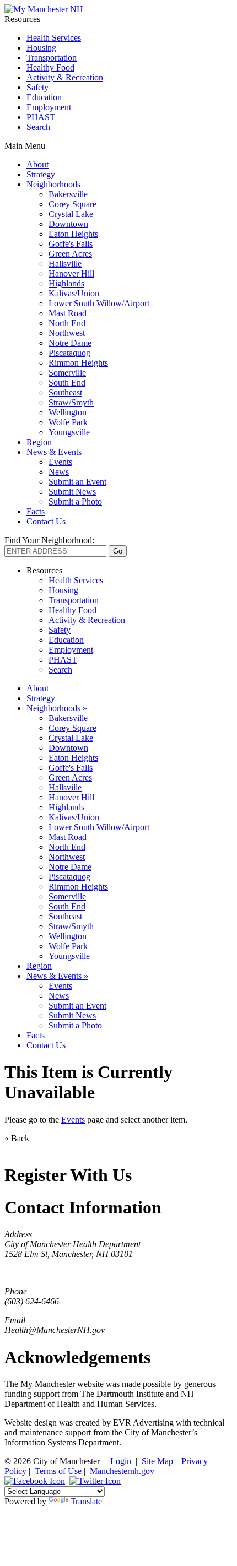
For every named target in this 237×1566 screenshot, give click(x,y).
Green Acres (70, 253)
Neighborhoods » (56, 708)
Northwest (67, 333)
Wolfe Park (68, 422)
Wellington (68, 412)
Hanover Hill (71, 273)
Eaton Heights (73, 234)
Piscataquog (69, 352)
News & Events (54, 452)
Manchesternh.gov (122, 1471)
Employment (48, 107)
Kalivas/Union (74, 293)
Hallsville (65, 263)
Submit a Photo (75, 501)
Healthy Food (50, 67)
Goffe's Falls (71, 243)
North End (67, 323)
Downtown (68, 224)
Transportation (51, 57)
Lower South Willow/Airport (99, 303)
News (59, 471)
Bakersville (68, 194)
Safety (37, 87)
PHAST (40, 117)
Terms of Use (58, 1471)
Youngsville (69, 432)
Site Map (157, 1461)
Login (120, 1461)
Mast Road (68, 313)
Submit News (72, 491)
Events (60, 462)
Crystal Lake (71, 214)
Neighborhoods (53, 184)
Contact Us (46, 521)
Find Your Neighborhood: (49, 540)
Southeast (65, 392)
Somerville (67, 372)
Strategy (40, 174)
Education (44, 97)
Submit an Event (77, 481)
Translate (86, 1501)
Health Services (53, 37)
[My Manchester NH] (43, 9)
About (37, 164)
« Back (16, 1138)
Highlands (66, 283)
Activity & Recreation (64, 77)
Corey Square (72, 204)
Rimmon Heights (78, 362)
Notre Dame (70, 343)
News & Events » (57, 975)
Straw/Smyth (71, 402)
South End (67, 382)
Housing (41, 47)
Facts (35, 511)
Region (39, 442)
